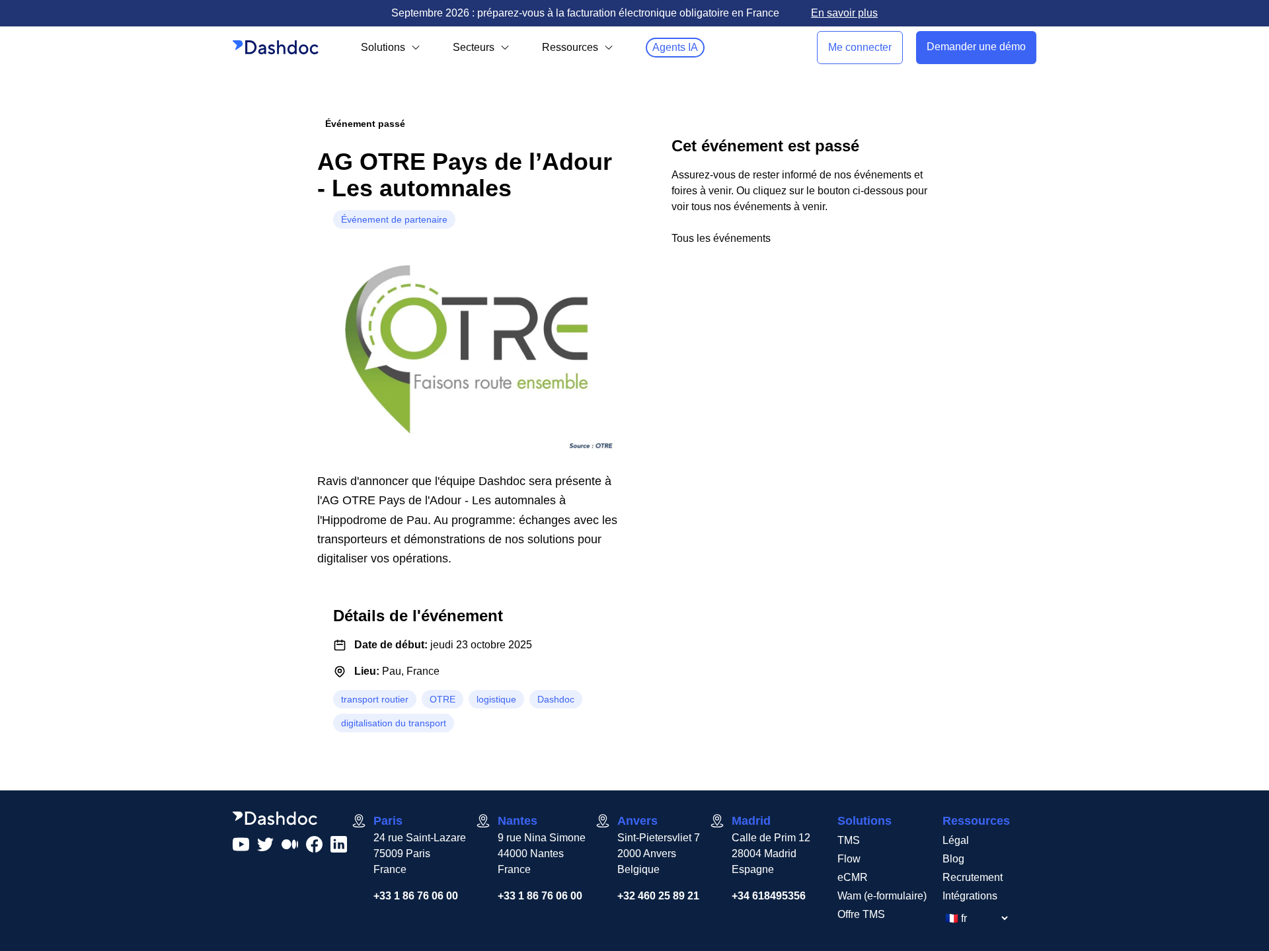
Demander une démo (976, 46)
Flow (849, 858)
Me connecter (860, 47)
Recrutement (972, 877)
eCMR (852, 877)
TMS (848, 840)
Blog (953, 858)
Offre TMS (861, 914)
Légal (955, 840)
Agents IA (675, 47)
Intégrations (969, 895)
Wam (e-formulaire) (882, 895)
